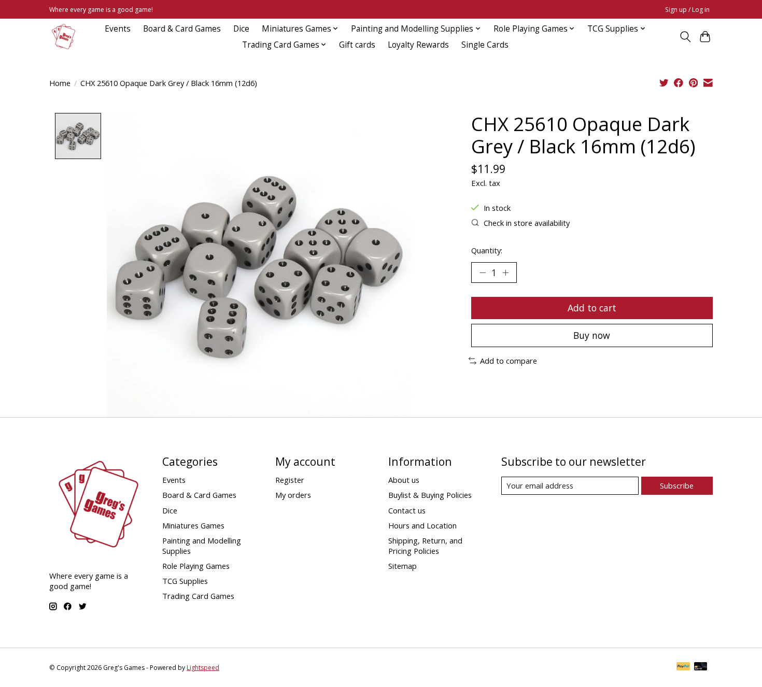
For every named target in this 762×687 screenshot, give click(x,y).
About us (403, 480)
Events (118, 28)
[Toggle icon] (685, 36)
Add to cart (592, 308)
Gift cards (357, 44)
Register (289, 480)
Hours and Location (422, 525)
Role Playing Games (196, 566)
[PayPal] (683, 667)
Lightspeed (203, 667)
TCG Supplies (185, 581)
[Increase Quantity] (505, 272)
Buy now (591, 335)
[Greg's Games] (63, 36)
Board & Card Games (182, 28)
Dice (241, 28)
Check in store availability (527, 223)
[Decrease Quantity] (482, 272)
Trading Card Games (198, 596)
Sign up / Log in (687, 9)
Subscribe (677, 485)
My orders (293, 495)
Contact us (407, 510)
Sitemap (402, 566)
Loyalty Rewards (418, 44)
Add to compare (508, 360)
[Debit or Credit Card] (701, 667)
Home (59, 83)
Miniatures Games (193, 525)
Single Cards (485, 44)
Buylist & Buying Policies (430, 495)
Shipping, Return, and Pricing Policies (425, 545)
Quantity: (486, 250)
